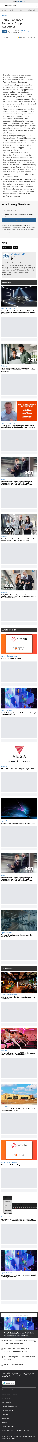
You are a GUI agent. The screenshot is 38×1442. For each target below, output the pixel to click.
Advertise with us (7, 1410)
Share (6, 37)
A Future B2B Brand (8, 1426)
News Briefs (7, 247)
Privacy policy (6, 1398)
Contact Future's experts (9, 1394)
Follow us (22, 37)
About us (5, 1414)
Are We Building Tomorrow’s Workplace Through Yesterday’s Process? (19, 1334)
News (4, 31)
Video (20, 10)
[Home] (19, 1)
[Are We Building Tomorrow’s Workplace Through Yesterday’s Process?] (19, 1327)
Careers (4, 1422)
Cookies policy (6, 1402)
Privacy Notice (26, 227)
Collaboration (32, 10)
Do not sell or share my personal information (16, 1430)
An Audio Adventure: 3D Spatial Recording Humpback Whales (16, 1350)
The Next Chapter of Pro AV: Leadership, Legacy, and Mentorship (20, 1342)
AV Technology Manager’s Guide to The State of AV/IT (19, 1358)
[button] (2, 5)
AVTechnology (25, 31)
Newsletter (32, 37)
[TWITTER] (12, 258)
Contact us (5, 1418)
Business (4, 15)
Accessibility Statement (9, 1406)
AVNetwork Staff (14, 31)
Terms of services (24, 225)
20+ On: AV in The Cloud (13, 1365)
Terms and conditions (9, 1390)
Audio (11, 10)
